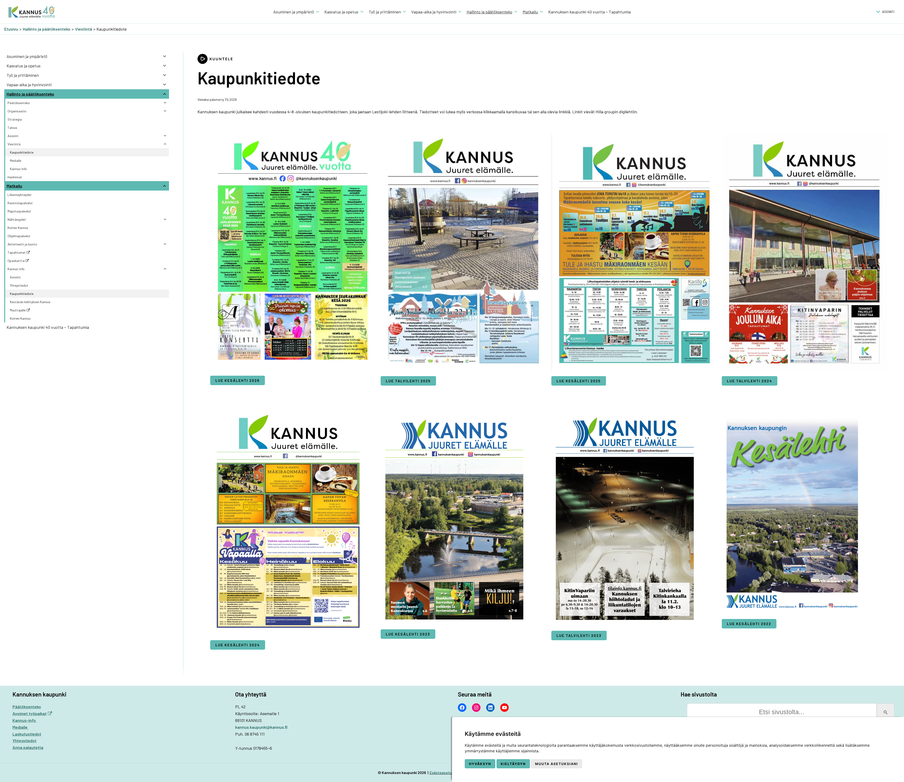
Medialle (20, 727)
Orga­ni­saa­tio (17, 111)
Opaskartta (16, 261)
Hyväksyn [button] (480, 764)
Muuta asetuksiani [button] (556, 764)
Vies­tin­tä (14, 144)
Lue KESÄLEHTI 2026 (237, 380)
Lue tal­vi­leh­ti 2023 (579, 635)
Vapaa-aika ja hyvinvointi (433, 11)
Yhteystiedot (19, 285)
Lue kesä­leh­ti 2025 (579, 381)
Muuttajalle (18, 310)
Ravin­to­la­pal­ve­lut (20, 203)
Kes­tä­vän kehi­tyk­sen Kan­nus (30, 302)
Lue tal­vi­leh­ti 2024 (749, 381)
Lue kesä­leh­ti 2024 (237, 645)
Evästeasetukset (445, 772)
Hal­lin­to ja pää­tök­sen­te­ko (489, 11)
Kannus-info (24, 720)
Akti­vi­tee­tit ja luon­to (22, 244)
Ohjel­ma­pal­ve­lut (19, 236)
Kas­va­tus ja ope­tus (341, 11)
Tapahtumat (17, 252)
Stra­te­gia (15, 119)
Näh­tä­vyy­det (17, 219)
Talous (12, 128)
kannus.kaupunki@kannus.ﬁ (261, 727)
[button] (888, 11)
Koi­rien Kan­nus (18, 228)
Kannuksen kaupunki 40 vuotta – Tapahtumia (589, 11)
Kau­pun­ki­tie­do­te (21, 152)
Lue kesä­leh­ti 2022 (749, 623)
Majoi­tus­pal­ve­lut (19, 211)
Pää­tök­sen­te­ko (19, 103)
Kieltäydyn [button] (513, 764)
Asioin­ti (13, 136)
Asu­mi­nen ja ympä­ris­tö (293, 11)
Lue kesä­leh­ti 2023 (408, 634)
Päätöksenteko (26, 706)
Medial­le (15, 161)
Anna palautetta (27, 747)
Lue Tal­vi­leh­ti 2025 (408, 381)
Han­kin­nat (15, 177)
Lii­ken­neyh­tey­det (20, 195)
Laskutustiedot (26, 734)
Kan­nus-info (18, 169)
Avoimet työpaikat (29, 713)
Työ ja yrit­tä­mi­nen (385, 11)
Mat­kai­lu (530, 11)
